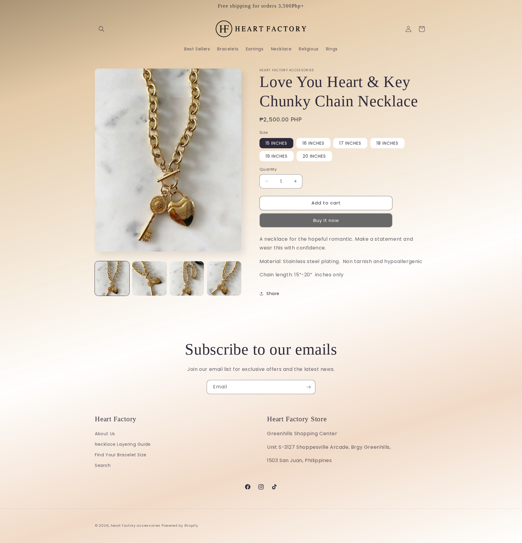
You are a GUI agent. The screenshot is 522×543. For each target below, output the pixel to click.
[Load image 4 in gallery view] (224, 278)
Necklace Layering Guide (123, 444)
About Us (105, 434)
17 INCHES (350, 143)
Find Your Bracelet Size (121, 455)
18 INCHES (387, 143)
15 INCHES (276, 143)
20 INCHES (314, 156)
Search (103, 465)
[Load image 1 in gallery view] (112, 278)
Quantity (268, 169)
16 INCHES (313, 143)
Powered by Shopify (180, 525)
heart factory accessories (136, 525)
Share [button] (272, 294)
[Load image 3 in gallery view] (187, 278)
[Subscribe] (308, 387)
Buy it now (326, 220)
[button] (101, 29)
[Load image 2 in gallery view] (149, 278)
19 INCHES (277, 156)
